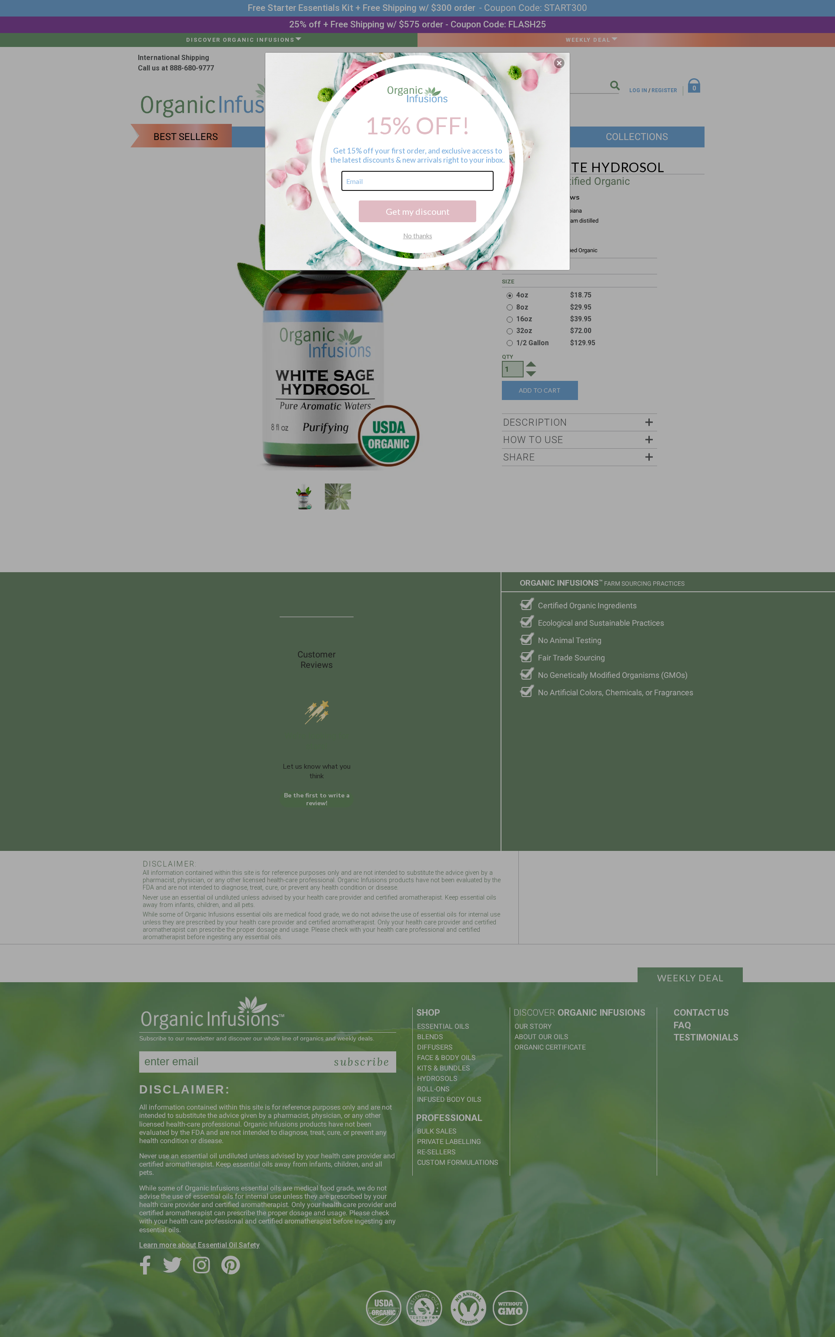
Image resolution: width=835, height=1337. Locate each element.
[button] (559, 63)
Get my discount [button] (418, 211)
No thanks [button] (417, 236)
